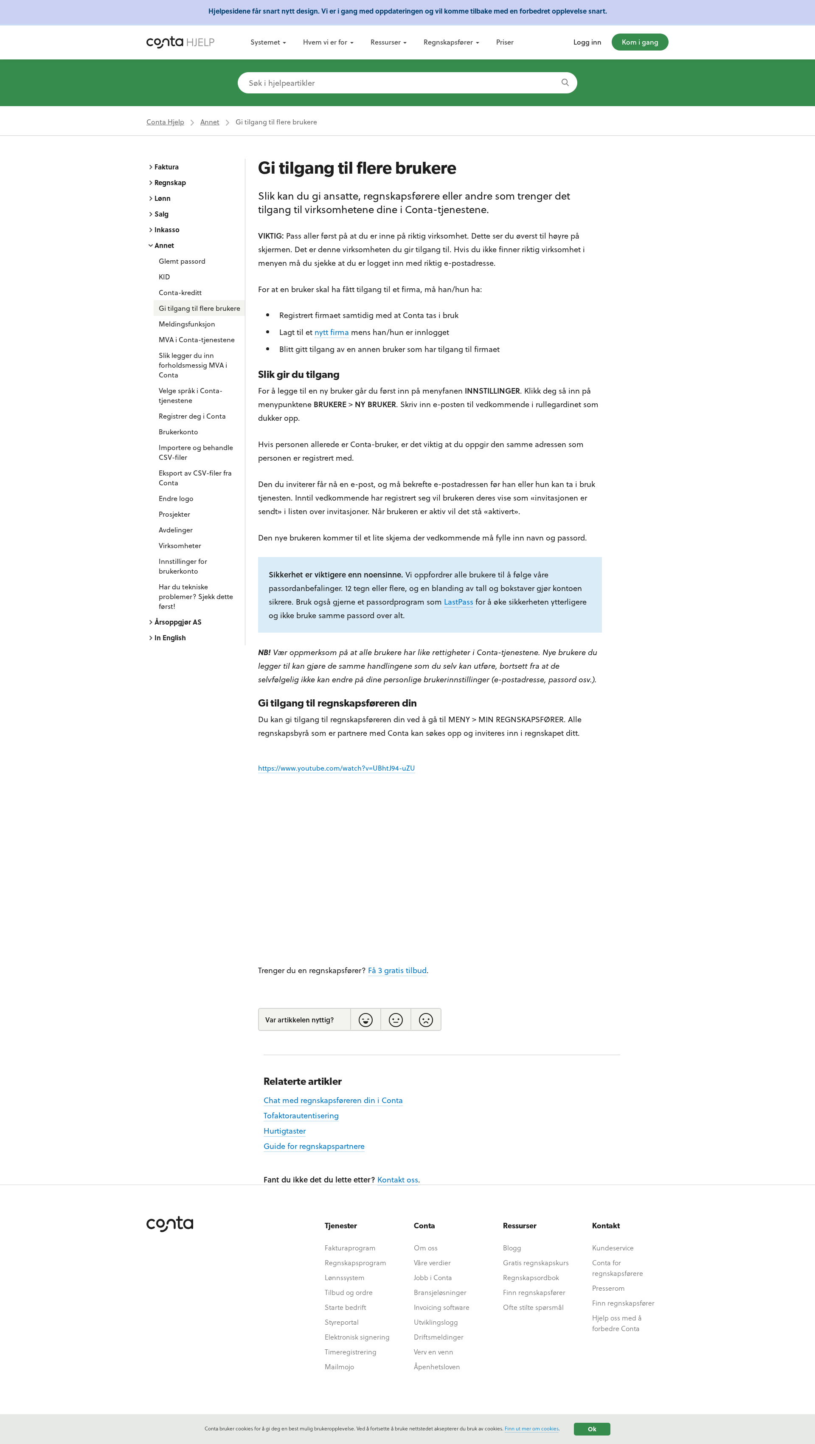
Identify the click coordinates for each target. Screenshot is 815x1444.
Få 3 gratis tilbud (397, 970)
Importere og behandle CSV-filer (196, 452)
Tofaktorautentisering (301, 1115)
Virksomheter (180, 545)
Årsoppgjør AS (178, 622)
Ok (592, 1428)
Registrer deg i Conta (192, 416)
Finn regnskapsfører (534, 1292)
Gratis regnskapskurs (536, 1262)
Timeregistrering (351, 1352)
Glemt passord (182, 261)
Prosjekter (174, 514)
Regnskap (170, 182)
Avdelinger (176, 530)
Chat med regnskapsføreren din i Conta (333, 1100)
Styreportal (342, 1322)
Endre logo (176, 498)
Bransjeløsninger (440, 1292)
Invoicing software (441, 1307)
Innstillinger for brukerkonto (183, 566)
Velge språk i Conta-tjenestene (190, 395)
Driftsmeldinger (439, 1337)
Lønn (163, 198)
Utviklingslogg (436, 1322)
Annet (209, 122)
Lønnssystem (345, 1277)
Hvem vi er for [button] (325, 42)
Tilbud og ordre (349, 1292)
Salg (162, 214)
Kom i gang (640, 42)
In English (170, 637)
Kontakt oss (397, 1179)
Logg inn (587, 42)
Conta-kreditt (180, 292)
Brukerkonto (178, 431)
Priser (505, 42)
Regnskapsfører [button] (448, 42)
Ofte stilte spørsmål (533, 1307)
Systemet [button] (265, 42)
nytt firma (332, 332)
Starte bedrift (345, 1307)
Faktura (167, 167)
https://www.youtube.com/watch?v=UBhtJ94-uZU (336, 768)
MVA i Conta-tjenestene (197, 339)
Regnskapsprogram (355, 1262)
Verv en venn (433, 1352)
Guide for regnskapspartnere (314, 1145)
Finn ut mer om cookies (532, 1428)
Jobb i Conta (433, 1277)
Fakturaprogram (350, 1248)
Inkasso (167, 229)
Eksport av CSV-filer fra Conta (195, 477)
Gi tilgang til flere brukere (199, 308)
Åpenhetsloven (437, 1366)
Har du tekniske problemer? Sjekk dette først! (196, 596)
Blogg (512, 1248)
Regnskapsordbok (531, 1277)
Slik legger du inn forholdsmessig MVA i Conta (193, 365)
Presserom (608, 1288)
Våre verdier (432, 1262)
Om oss (426, 1248)
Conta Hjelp (165, 122)
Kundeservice (613, 1248)
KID (164, 276)
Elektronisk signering (357, 1337)
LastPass (458, 601)
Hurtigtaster (285, 1130)
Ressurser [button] (386, 42)
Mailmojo (339, 1366)
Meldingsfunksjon (187, 324)
